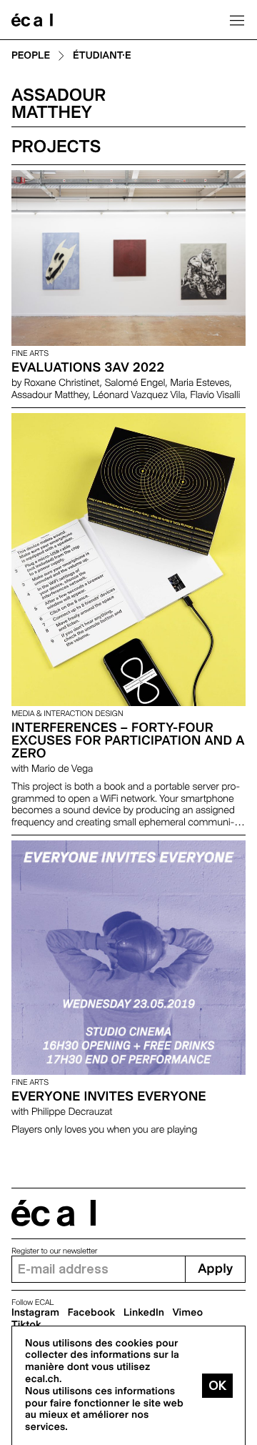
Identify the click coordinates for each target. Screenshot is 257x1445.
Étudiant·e (102, 56)
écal (53, 1213)
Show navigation (237, 20)
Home (32, 20)
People (30, 56)
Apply (215, 1268)
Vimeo (188, 1313)
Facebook (92, 1313)
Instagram (35, 1313)
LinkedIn (144, 1313)
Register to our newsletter (54, 1251)
